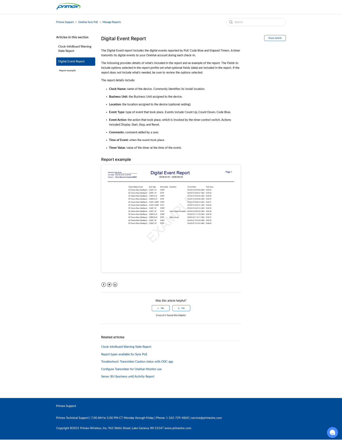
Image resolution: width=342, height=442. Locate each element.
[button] (332, 432)
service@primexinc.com (206, 417)
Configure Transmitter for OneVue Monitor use (131, 369)
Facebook (103, 284)
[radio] (161, 308)
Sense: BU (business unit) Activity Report (127, 376)
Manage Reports (112, 22)
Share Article (275, 38)
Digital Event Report (71, 61)
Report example (67, 70)
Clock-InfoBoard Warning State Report (74, 49)
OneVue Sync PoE (88, 22)
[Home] (68, 9)
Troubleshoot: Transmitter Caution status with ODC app (137, 361)
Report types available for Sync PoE (124, 354)
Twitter (109, 284)
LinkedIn (115, 284)
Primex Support (65, 22)
